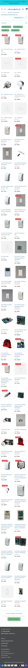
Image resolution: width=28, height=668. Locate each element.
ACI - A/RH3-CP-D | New (7, 94)
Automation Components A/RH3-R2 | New (6, 500)
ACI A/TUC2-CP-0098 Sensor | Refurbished (6, 282)
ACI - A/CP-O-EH (5, 72)
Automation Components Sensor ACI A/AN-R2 (6, 576)
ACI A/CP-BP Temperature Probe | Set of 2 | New (20, 163)
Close (26, 1)
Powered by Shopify (19, 662)
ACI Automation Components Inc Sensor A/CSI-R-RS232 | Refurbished (6, 380)
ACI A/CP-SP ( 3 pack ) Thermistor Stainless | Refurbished (20, 258)
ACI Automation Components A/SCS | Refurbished (6, 354)
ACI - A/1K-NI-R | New (20, 49)
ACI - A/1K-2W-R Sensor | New (7, 50)
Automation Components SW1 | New (20, 601)
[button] (6, 27)
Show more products (14, 619)
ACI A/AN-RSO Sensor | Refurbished (6, 163)
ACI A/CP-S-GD (4, 256)
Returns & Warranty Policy (7, 640)
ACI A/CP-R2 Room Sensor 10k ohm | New (7, 187)
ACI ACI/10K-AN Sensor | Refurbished (20, 282)
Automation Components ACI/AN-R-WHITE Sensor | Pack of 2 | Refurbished (7, 552)
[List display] (26, 23)
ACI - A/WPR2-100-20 (6, 117)
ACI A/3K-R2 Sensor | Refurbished (19, 140)
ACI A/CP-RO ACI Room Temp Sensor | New (6, 233)
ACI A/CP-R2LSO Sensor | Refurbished (20, 187)
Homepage (3, 12)
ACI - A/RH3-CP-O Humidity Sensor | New (20, 95)
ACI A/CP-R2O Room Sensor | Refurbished (6, 210)
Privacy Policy (4, 645)
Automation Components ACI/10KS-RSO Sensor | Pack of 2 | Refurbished (20, 526)
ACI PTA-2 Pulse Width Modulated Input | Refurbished (20, 406)
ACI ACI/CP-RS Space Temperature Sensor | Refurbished (19, 306)
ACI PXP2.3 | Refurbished (20, 429)
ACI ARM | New (4, 329)
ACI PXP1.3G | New (5, 429)
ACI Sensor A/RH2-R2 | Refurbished (6, 475)
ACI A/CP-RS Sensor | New (20, 233)
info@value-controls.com (9, 633)
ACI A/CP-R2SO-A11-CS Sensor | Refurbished (20, 210)
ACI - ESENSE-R (18, 117)
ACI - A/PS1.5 (18, 72)
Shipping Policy (4, 643)
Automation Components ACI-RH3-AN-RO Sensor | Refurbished (20, 501)
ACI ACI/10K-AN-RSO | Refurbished (6, 305)
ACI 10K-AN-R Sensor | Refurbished (6, 140)
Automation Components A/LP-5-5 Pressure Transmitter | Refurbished (20, 476)
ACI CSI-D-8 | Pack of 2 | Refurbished (20, 378)
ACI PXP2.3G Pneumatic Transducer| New (6, 452)
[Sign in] (23, 9)
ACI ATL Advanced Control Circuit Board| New (21, 330)
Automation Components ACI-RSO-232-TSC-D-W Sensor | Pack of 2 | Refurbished (6, 527)
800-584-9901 (6, 631)
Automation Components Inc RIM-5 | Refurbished (20, 551)
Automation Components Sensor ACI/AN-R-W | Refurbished (20, 577)
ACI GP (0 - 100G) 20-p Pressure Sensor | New (6, 405)
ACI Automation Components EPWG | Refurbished (19, 354)
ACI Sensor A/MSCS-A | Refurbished (20, 452)
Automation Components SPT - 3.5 (6, 601)
